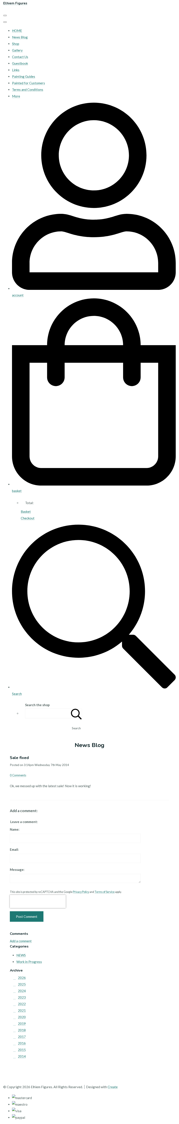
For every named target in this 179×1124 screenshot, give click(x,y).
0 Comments (18, 775)
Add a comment (21, 941)
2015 (22, 1050)
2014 (22, 1056)
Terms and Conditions (27, 90)
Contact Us (20, 57)
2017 (22, 1037)
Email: (14, 849)
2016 (22, 1043)
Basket (26, 512)
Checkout (27, 518)
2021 (22, 1010)
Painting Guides (23, 76)
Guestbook (20, 63)
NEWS (21, 955)
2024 (22, 991)
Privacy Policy (81, 892)
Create (113, 1087)
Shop (15, 44)
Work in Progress (29, 962)
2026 (22, 978)
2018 (22, 1030)
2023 (22, 997)
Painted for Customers (28, 83)
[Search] (76, 713)
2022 (22, 1004)
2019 (22, 1023)
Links (15, 70)
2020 (22, 1017)
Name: (14, 829)
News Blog (20, 37)
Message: (17, 870)
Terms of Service (105, 892)
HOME (17, 31)
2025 (22, 984)
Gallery (17, 50)
